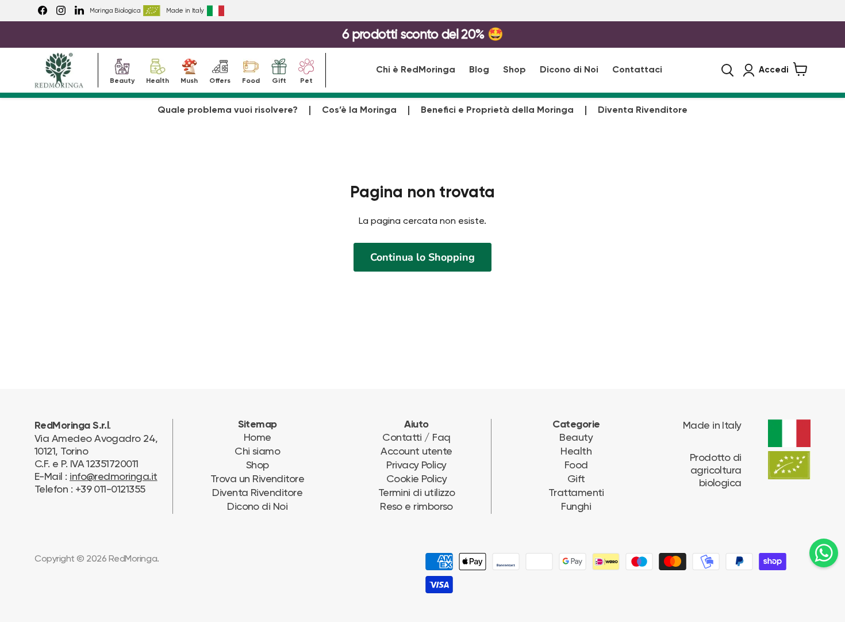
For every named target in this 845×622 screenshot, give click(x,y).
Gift (279, 80)
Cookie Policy (416, 478)
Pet (306, 80)
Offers (220, 80)
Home (257, 437)
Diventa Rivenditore (642, 110)
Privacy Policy (416, 465)
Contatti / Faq (416, 437)
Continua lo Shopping (422, 257)
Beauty (122, 80)
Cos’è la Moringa (359, 110)
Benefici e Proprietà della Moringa (497, 110)
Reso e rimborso (416, 506)
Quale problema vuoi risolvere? (228, 110)
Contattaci (637, 70)
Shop (514, 70)
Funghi (576, 506)
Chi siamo (257, 451)
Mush (189, 80)
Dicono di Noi (569, 70)
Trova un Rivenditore (257, 478)
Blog (479, 70)
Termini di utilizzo (416, 492)
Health (157, 80)
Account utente (416, 451)
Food (251, 80)
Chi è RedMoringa (415, 70)
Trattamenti (576, 492)
